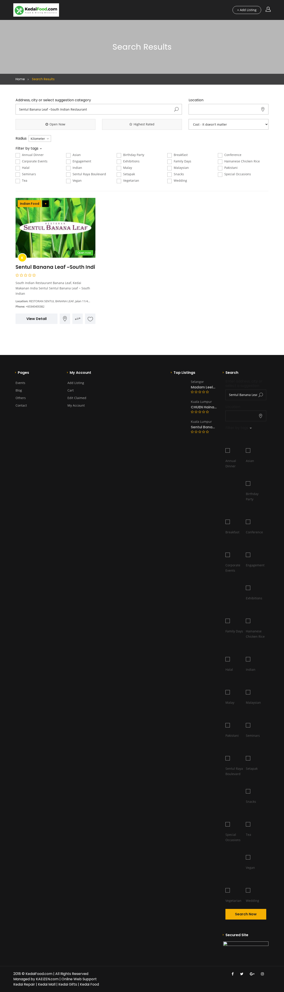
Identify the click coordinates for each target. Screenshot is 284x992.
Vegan (77, 180)
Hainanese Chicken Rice (241, 161)
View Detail (36, 318)
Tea (24, 180)
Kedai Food (89, 984)
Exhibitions (131, 161)
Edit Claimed (76, 398)
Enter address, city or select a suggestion (244, 383)
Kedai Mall (46, 984)
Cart (70, 390)
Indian (77, 168)
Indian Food (29, 203)
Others (21, 398)
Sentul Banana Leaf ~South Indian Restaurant (74, 267)
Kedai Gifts (67, 984)
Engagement (81, 161)
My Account (76, 405)
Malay (127, 168)
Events (20, 383)
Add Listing (75, 383)
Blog (19, 390)
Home (20, 79)
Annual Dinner (32, 155)
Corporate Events (34, 161)
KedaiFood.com (39, 973)
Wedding (180, 180)
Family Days (182, 161)
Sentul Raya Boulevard (89, 174)
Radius (21, 138)
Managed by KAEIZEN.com (36, 979)
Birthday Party (133, 155)
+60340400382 (35, 306)
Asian (76, 155)
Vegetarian (130, 180)
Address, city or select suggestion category (53, 100)
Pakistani (230, 168)
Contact (21, 405)
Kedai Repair (24, 984)
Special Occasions (237, 174)
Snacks (178, 174)
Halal (25, 168)
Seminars (28, 174)
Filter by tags (27, 148)
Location (196, 100)
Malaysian (181, 168)
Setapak (128, 174)
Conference (232, 155)
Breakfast (180, 155)
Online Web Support (79, 979)
